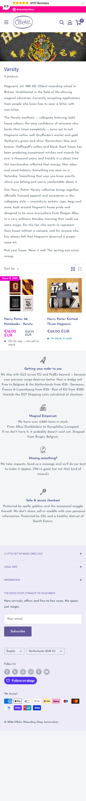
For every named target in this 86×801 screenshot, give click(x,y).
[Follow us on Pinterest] (39, 672)
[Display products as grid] (73, 269)
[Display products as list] (80, 269)
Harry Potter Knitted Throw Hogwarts (62, 322)
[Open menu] (6, 22)
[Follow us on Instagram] (31, 672)
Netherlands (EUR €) (42, 651)
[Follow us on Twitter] (15, 672)
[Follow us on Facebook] (7, 672)
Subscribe (17, 631)
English (10, 651)
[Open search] (61, 22)
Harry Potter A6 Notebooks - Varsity (18, 322)
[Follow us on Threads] (23, 672)
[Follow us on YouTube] (47, 672)
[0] (78, 22)
